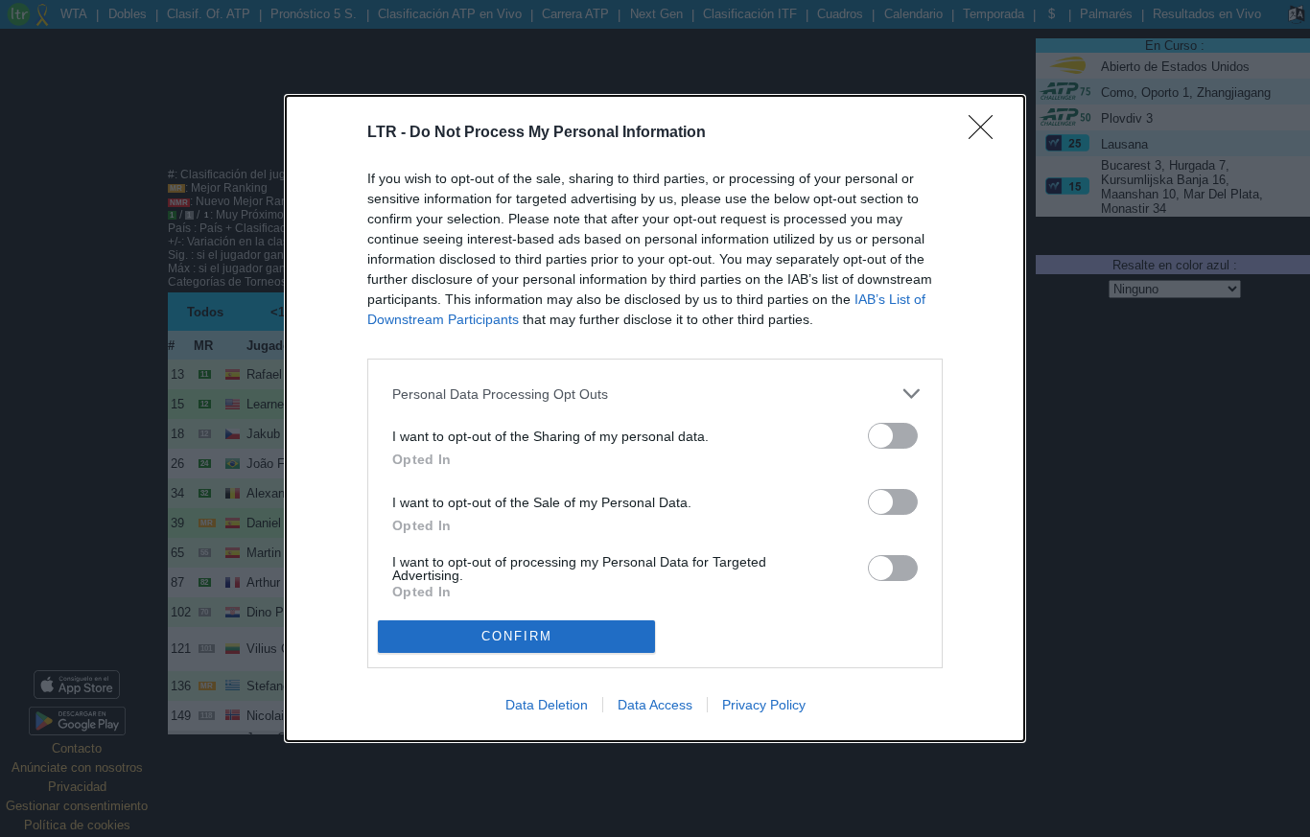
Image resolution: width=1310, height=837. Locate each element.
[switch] (893, 436)
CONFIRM (516, 636)
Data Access (655, 704)
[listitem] (655, 394)
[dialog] (655, 418)
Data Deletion (546, 704)
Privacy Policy (764, 704)
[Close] (987, 133)
